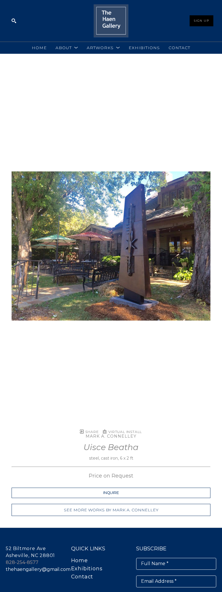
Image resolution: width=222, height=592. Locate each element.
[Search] (14, 20)
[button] (67, 47)
